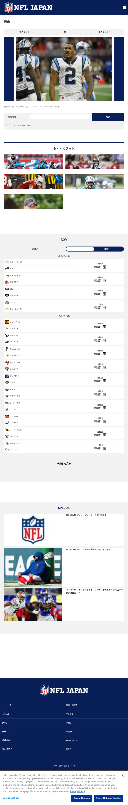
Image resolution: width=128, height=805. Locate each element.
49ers (12, 289)
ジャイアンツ (15, 376)
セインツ (13, 389)
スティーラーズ (16, 262)
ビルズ (12, 268)
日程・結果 (71, 705)
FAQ (73, 766)
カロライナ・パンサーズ (22, 125)
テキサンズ (14, 335)
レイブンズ (14, 328)
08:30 (100, 364)
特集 (68, 749)
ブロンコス (14, 450)
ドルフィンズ (15, 355)
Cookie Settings (11, 798)
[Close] (122, 775)
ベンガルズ (14, 416)
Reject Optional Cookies (108, 798)
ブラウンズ (14, 282)
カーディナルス (16, 430)
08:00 (100, 264)
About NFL (71, 740)
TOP (55, 766)
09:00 (100, 277)
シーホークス (15, 403)
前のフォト (25, 32)
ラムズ (12, 302)
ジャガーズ (14, 369)
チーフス (13, 409)
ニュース (6, 705)
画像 (68, 723)
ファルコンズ (15, 349)
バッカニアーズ (16, 362)
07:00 (100, 324)
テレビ (69, 714)
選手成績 (6, 740)
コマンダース (15, 322)
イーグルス (14, 423)
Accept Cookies (82, 798)
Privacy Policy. (77, 791)
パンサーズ (14, 342)
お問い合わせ (64, 766)
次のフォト (103, 32)
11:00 (100, 304)
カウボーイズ (15, 396)
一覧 (64, 32)
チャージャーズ (16, 309)
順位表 (69, 731)
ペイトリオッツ (16, 275)
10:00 (100, 445)
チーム (5, 731)
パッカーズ (14, 436)
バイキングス (15, 443)
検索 (108, 116)
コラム (5, 714)
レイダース (14, 295)
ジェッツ (13, 382)
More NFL (6, 749)
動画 (4, 723)
